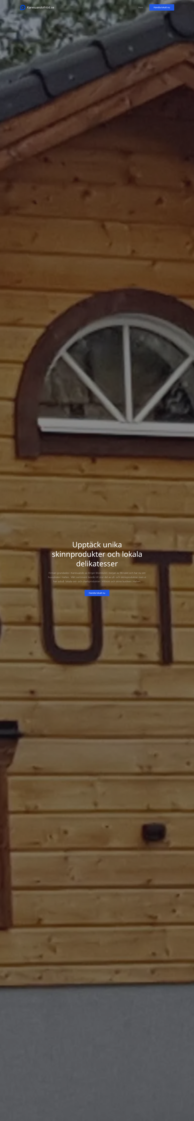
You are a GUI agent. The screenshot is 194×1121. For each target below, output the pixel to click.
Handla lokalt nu (162, 7)
